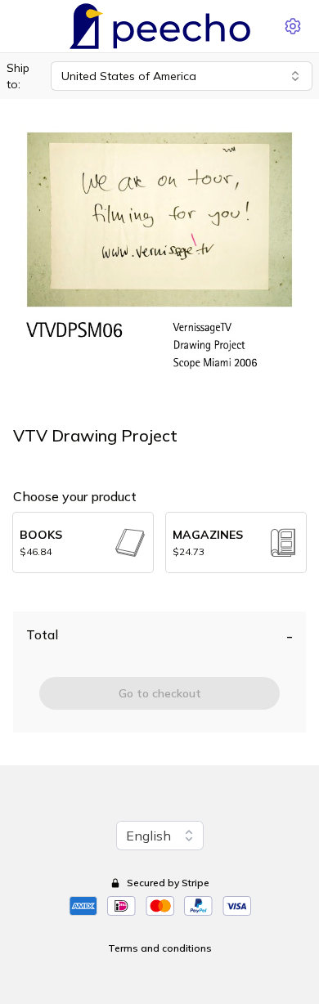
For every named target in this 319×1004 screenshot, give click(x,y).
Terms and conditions (160, 948)
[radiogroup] (159, 542)
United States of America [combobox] (128, 76)
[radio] (83, 542)
